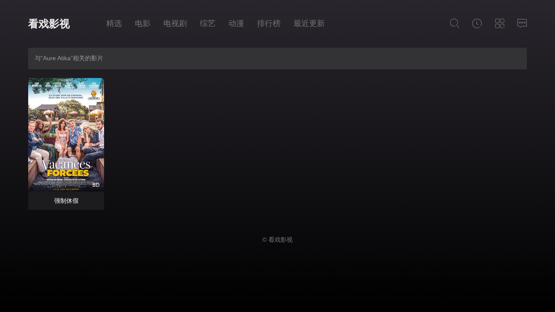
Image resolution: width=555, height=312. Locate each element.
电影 (142, 23)
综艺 (207, 23)
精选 (114, 23)
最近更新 (309, 23)
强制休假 (66, 200)
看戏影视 (49, 23)
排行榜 (269, 23)
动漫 (236, 23)
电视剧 (175, 23)
